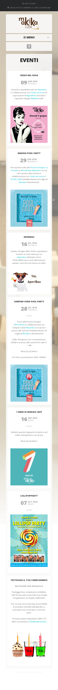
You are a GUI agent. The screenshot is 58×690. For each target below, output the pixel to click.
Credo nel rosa (37, 92)
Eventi (30, 37)
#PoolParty (26, 170)
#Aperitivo (36, 170)
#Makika (35, 98)
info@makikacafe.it (37, 621)
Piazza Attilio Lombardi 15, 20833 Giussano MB (30, 8)
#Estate (22, 182)
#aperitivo (42, 89)
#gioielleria (31, 95)
